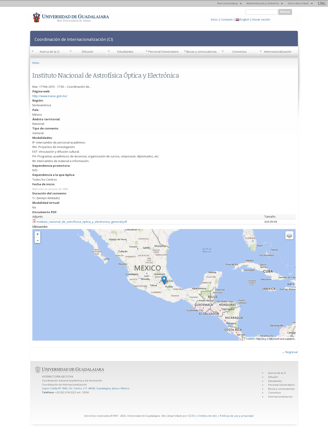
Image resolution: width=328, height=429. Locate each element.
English (244, 19)
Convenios (239, 52)
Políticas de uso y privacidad (236, 415)
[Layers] (289, 235)
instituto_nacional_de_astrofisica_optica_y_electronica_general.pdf (82, 222)
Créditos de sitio (207, 415)
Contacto (227, 19)
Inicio (214, 19)
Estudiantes (125, 52)
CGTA (191, 415)
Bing (264, 338)
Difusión (87, 52)
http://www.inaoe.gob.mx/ (49, 96)
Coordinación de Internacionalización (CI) (74, 39)
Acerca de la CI (49, 52)
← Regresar (290, 352)
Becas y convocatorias (201, 52)
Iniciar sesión (261, 19)
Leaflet (250, 338)
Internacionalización (277, 52)
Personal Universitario (163, 52)
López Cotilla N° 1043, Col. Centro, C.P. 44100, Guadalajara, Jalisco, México (85, 388)
